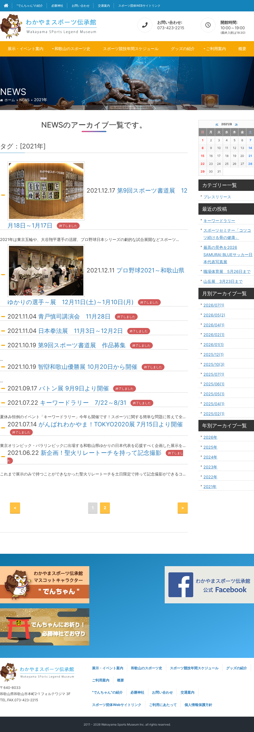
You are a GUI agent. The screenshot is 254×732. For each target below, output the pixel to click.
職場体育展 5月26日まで (227, 271)
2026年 (210, 437)
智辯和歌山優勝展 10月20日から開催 (87, 366)
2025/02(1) (213, 413)
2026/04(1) (213, 324)
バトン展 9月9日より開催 (74, 388)
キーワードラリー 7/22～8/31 (83, 402)
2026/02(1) (213, 334)
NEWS (24, 100)
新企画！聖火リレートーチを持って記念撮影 (101, 452)
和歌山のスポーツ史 (72, 48)
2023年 (210, 467)
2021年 (210, 486)
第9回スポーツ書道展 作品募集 (82, 345)
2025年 (210, 447)
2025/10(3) (213, 364)
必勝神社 (57, 5)
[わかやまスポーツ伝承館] (48, 25)
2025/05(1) (213, 393)
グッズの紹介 (183, 48)
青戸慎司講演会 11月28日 (74, 316)
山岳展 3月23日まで (223, 281)
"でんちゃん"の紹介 (30, 5)
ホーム (9, 100)
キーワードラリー (219, 220)
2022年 (210, 476)
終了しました (68, 226)
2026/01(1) (213, 344)
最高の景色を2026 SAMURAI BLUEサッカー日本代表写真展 (228, 254)
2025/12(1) (213, 354)
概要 (242, 48)
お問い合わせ (81, 5)
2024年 (210, 457)
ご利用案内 (216, 48)
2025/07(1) (213, 374)
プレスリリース (217, 196)
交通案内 (104, 5)
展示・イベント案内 (25, 48)
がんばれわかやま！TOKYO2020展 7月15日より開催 (110, 424)
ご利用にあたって (163, 705)
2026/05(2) (214, 315)
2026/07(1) (213, 305)
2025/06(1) (213, 383)
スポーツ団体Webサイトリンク (139, 5)
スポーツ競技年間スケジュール (131, 48)
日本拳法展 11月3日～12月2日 (80, 330)
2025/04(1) (213, 403)
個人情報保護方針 (198, 705)
